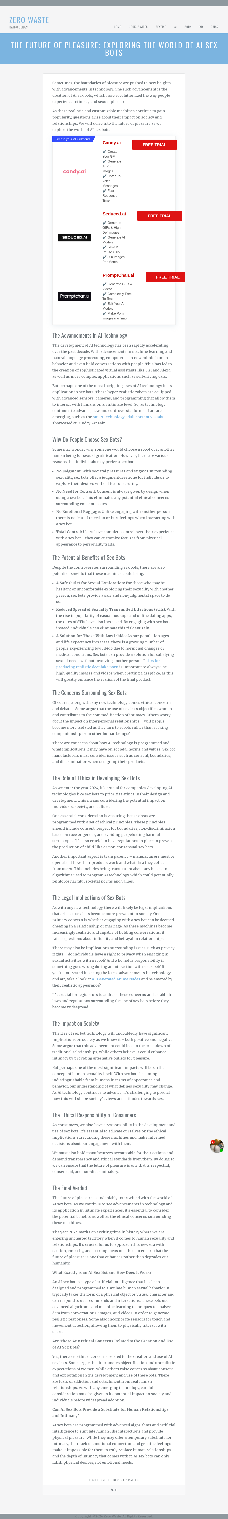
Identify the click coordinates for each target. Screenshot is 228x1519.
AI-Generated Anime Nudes (116, 979)
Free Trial (154, 144)
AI (175, 26)
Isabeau (133, 1480)
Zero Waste (29, 19)
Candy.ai (112, 142)
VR (201, 26)
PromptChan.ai (118, 275)
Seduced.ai (114, 213)
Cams (214, 26)
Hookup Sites (138, 26)
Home (117, 26)
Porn (188, 26)
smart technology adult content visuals (128, 417)
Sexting (161, 26)
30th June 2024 (113, 1480)
